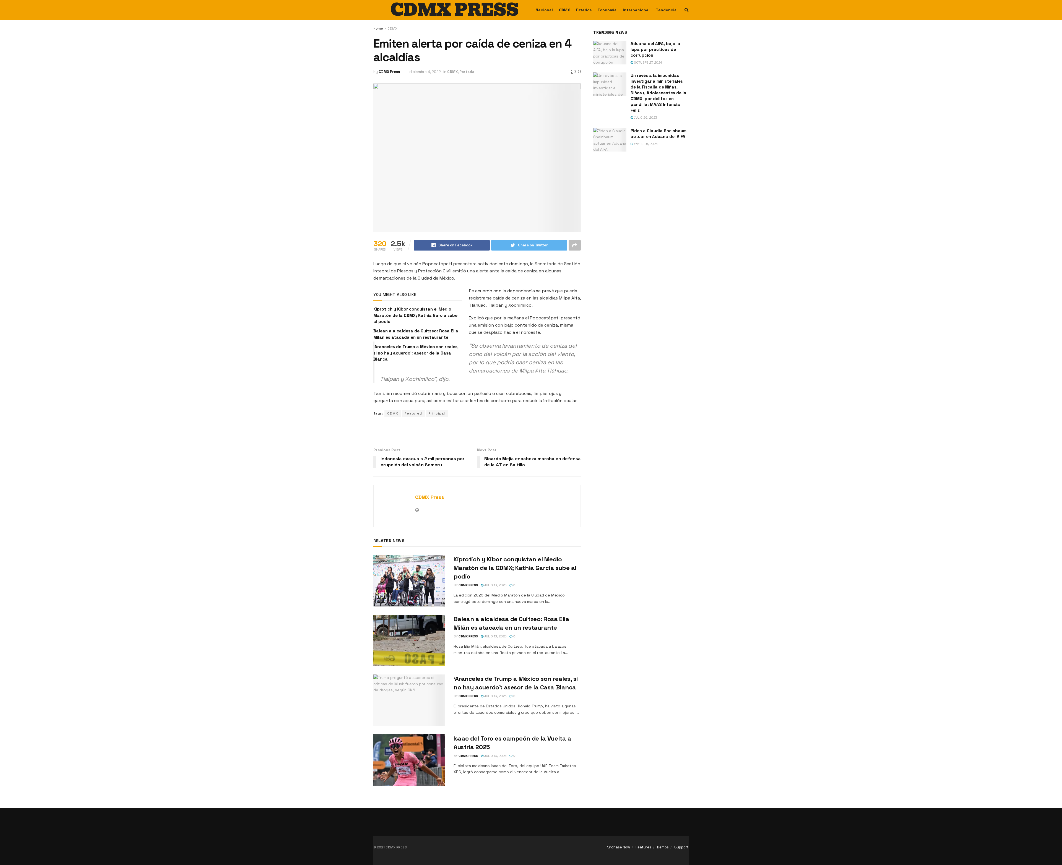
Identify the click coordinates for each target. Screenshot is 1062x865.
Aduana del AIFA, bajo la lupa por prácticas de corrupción (655, 49)
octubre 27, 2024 (647, 62)
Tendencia (666, 9)
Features (643, 847)
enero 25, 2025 (645, 144)
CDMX (564, 9)
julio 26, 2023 (645, 117)
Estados (584, 9)
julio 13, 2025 (494, 585)
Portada (466, 71)
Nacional (544, 9)
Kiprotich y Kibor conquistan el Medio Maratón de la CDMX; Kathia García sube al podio (415, 315)
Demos (663, 847)
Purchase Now (618, 847)
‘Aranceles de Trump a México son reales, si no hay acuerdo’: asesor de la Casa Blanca (416, 353)
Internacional (636, 9)
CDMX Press (389, 71)
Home (378, 28)
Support (681, 847)
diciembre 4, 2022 (425, 71)
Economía (607, 9)
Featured (413, 413)
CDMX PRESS (454, 10)
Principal (436, 413)
